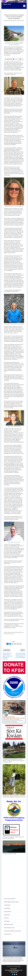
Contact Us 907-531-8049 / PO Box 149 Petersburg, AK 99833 (13, 971)
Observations (7, 914)
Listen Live (6, 4)
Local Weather (7, 905)
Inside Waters (7, 908)
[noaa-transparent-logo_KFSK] (14, 698)
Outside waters (7, 911)
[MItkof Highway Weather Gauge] (14, 794)
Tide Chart (6, 918)
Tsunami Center (7, 934)
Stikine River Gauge (8, 924)
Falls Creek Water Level (9, 927)
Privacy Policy (13, 968)
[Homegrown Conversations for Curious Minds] (14, 758)
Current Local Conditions (9, 898)
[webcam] (14, 852)
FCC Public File (14, 972)
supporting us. (11, 633)
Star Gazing (6, 921)
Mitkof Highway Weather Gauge (11, 901)
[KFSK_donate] (14, 673)
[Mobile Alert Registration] (11, 835)
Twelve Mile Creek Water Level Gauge (12, 930)
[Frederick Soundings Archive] (14, 956)
